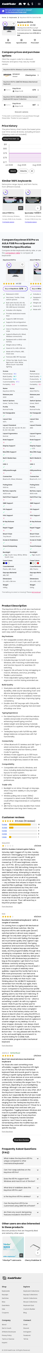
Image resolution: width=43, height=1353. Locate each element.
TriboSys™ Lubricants (11, 1260)
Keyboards (6, 1291)
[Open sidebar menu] (39, 4)
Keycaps (5, 1295)
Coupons (5, 1313)
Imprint (4, 1343)
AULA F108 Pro (8, 213)
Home (4, 17)
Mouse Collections (30, 1302)
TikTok (25, 1339)
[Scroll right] (37, 208)
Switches (5, 1298)
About (4, 1325)
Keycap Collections (30, 1295)
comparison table (12, 253)
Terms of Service (8, 1339)
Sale (3, 1309)
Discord (26, 1328)
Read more (37, 30)
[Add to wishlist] (14, 24)
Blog (25, 1313)
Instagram (27, 1332)
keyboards (13, 17)
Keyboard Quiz (28, 1305)
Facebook (26, 1335)
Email (25, 1325)
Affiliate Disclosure (9, 1332)
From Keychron (7, 906)
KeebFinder (9, 4)
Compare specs (8, 222)
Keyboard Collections (31, 1291)
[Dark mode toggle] (28, 4)
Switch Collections (30, 1298)
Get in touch (6, 1328)
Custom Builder (29, 1309)
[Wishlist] (24, 4)
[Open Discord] (20, 4)
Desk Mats (6, 1305)
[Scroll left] (5, 208)
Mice (3, 1302)
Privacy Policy (7, 1335)
